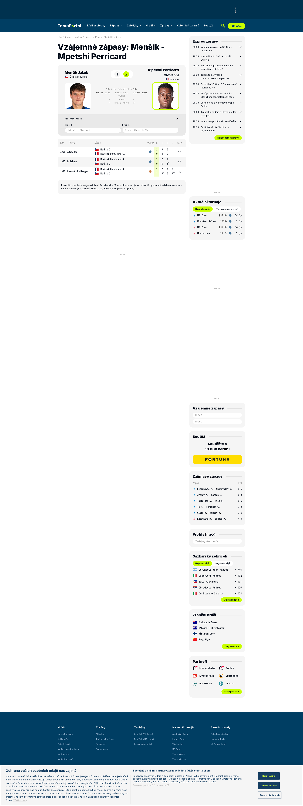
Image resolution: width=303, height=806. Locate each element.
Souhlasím (268, 775)
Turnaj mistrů (178, 754)
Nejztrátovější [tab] (223, 563)
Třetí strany (20, 800)
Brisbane (72, 161)
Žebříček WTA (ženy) (144, 739)
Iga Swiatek (63, 754)
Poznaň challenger (77, 171)
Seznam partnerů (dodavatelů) (151, 785)
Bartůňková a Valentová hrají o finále (217, 104)
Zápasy (115, 25)
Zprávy (164, 25)
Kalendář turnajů (188, 25)
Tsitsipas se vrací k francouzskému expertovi (215, 76)
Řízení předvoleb (270, 795)
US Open (176, 749)
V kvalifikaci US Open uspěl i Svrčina (216, 58)
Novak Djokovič (65, 734)
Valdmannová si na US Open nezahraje (216, 49)
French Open (178, 739)
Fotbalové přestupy (220, 734)
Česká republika (78, 76)
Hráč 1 (68, 125)
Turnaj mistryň (179, 759)
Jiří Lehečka (63, 739)
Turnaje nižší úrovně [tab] (227, 209)
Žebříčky (132, 25)
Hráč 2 (126, 125)
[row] (122, 152)
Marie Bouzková (65, 759)
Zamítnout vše (268, 785)
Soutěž (208, 25)
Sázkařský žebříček (143, 744)
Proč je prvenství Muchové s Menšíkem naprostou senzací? (217, 95)
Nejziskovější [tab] (202, 563)
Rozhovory (101, 744)
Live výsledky (207, 668)
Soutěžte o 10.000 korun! (217, 446)
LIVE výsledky (96, 25)
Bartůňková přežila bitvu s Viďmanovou (215, 129)
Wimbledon (177, 744)
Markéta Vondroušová (68, 749)
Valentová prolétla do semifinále (218, 121)
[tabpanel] (217, 224)
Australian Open (180, 734)
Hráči (149, 25)
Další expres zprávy (228, 137)
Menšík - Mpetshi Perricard (108, 37)
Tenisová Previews (105, 739)
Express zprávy (103, 749)
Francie (174, 79)
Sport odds (232, 675)
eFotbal (230, 683)
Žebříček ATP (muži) (143, 734)
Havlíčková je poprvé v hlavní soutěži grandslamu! (217, 67)
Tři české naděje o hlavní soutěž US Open (219, 114)
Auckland (72, 151)
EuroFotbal (205, 683)
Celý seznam (232, 646)
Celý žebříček (231, 599)
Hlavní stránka (64, 37)
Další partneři (231, 691)
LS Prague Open (218, 744)
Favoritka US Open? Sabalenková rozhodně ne (219, 86)
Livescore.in (206, 675)
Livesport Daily (218, 739)
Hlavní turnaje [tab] (202, 209)
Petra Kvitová (64, 744)
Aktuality (100, 734)
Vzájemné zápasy (83, 37)
